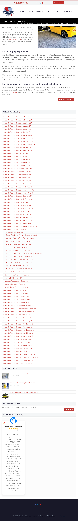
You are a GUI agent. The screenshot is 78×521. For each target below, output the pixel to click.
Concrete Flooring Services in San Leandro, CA (18, 330)
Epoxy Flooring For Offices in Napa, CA (19, 256)
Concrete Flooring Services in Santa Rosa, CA (18, 336)
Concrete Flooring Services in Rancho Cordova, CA (20, 309)
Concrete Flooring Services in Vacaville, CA (17, 348)
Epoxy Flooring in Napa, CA (14, 232)
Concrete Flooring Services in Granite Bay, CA (18, 190)
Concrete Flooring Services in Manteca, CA (17, 217)
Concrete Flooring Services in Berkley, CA (17, 132)
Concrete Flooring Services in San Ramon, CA (18, 324)
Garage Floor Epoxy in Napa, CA (17, 265)
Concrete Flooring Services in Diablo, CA (16, 159)
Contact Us (69, 410)
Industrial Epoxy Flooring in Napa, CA (18, 244)
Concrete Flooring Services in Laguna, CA (17, 202)
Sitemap (62, 516)
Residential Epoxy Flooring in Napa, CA (19, 262)
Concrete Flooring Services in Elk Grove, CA (17, 172)
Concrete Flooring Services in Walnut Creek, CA (19, 354)
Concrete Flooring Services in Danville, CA (17, 153)
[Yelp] (42, 3)
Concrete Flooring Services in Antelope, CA (17, 123)
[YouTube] (45, 3)
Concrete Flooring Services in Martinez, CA (17, 220)
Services (39, 11)
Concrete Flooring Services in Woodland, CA (18, 360)
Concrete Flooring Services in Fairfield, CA (17, 178)
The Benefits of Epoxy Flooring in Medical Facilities (25, 373)
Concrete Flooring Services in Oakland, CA (17, 290)
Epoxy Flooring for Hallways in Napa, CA (19, 259)
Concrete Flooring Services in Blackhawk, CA (18, 135)
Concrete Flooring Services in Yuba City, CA (17, 363)
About (30, 11)
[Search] (76, 11)
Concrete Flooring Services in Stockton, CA (17, 339)
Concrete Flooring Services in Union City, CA (17, 345)
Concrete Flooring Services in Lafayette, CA (17, 199)
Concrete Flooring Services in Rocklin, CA (17, 318)
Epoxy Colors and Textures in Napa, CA (19, 268)
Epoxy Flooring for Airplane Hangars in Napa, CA (22, 235)
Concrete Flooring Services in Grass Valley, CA (18, 193)
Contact (68, 11)
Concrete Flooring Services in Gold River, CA (18, 187)
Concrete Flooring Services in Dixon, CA (16, 162)
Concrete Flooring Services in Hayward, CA (17, 196)
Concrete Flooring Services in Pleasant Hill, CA (18, 303)
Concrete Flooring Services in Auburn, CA (17, 129)
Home (22, 11)
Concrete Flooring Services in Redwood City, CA (19, 312)
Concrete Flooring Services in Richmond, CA (18, 315)
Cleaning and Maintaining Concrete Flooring (22, 382)
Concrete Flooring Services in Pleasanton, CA (18, 306)
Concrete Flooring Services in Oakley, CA (16, 293)
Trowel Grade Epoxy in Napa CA (16, 247)
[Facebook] (36, 3)
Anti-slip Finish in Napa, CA (13, 278)
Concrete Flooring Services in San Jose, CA (17, 327)
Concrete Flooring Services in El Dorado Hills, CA (19, 169)
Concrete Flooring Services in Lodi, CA (16, 211)
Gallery (50, 11)
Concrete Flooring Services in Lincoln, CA (17, 205)
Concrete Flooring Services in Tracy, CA (16, 342)
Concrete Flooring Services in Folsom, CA (17, 181)
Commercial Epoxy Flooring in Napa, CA (19, 241)
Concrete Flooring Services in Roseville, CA (17, 321)
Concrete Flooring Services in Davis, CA (16, 156)
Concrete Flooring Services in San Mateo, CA (18, 333)
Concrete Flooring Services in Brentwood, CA (18, 138)
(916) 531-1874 (22, 3)
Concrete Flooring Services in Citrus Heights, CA (19, 144)
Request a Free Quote (66, 99)
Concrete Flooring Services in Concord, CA (17, 150)
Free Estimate (58, 3)
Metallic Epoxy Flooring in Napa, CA (16, 287)
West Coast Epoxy (15, 39)
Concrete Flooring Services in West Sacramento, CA (20, 357)
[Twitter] (39, 3)
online (15, 92)
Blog (59, 11)
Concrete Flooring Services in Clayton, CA (17, 147)
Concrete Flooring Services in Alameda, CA (17, 120)
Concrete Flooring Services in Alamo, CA (16, 117)
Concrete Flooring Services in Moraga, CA (17, 223)
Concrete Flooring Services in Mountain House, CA (20, 226)
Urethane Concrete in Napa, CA (15, 284)
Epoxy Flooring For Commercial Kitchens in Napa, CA (24, 253)
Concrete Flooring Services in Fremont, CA (17, 184)
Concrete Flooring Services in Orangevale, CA (18, 296)
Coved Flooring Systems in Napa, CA (17, 275)
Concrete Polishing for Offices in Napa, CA (20, 238)
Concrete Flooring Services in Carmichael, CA (18, 141)
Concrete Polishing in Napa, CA (15, 272)
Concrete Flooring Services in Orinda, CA (16, 300)
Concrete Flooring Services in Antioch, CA (17, 126)
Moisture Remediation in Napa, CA (16, 281)
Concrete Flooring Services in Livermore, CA (18, 208)
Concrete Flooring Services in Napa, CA (16, 229)
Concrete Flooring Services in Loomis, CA (17, 214)
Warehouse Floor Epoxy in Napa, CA (18, 250)
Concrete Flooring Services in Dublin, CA (16, 166)
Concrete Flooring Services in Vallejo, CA (16, 351)
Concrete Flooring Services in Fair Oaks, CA (17, 175)
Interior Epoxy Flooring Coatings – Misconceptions (24, 392)
